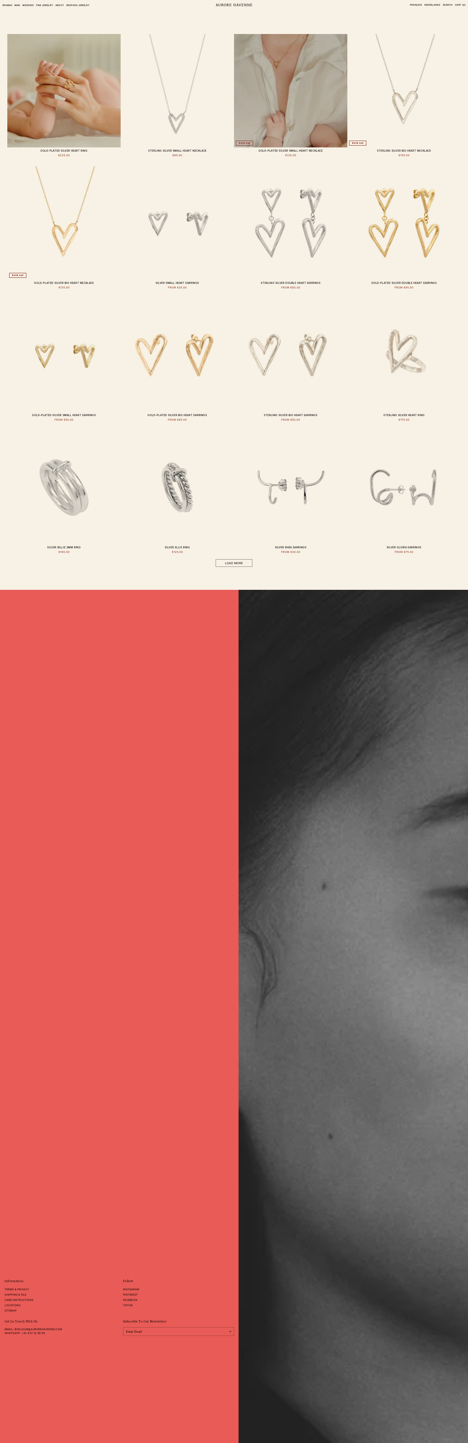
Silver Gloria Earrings (404, 547)
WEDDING (28, 5)
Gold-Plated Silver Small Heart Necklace (290, 150)
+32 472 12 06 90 (33, 1333)
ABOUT (59, 5)
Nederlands (432, 4)
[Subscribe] (230, 1331)
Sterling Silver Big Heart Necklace (404, 150)
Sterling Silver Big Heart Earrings (290, 415)
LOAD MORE (234, 563)
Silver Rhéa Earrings (291, 547)
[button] (448, 5)
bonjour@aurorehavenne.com (38, 1329)
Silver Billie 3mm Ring (64, 547)
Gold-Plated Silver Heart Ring (63, 150)
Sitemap (11, 1310)
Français (416, 4)
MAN (17, 5)
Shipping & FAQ (15, 1294)
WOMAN (7, 5)
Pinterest (130, 1294)
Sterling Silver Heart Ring (404, 415)
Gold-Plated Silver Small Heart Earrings (64, 415)
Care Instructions (19, 1299)
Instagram (131, 1289)
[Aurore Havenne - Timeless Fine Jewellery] (234, 5)
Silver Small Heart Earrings (177, 282)
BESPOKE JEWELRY (77, 5)
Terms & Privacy (17, 1289)
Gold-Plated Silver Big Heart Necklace (64, 282)
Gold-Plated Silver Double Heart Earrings (404, 282)
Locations (12, 1305)
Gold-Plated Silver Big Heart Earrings (177, 415)
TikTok (128, 1305)
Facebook (130, 1299)
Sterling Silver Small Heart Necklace (177, 150)
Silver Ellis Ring (177, 547)
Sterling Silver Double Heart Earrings (290, 282)
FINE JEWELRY (44, 5)
